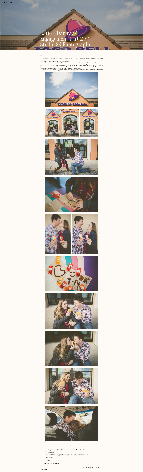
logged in (51, 463)
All (41, 55)
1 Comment (66, 447)
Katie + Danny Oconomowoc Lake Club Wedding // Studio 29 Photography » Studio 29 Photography (66, 449)
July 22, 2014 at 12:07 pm (50, 452)
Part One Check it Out (75, 58)
